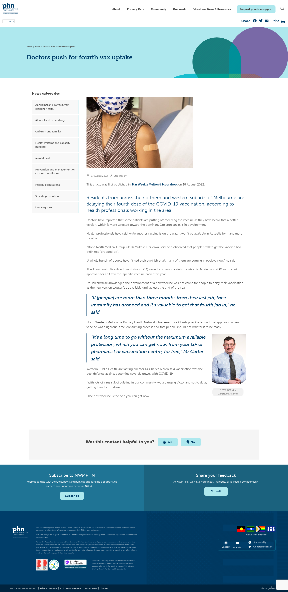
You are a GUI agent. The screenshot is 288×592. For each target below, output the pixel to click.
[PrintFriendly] (283, 21)
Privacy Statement (48, 588)
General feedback (262, 546)
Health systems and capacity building (52, 144)
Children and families (48, 131)
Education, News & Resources (211, 9)
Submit (216, 491)
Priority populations (47, 184)
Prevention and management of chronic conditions (55, 171)
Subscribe (72, 496)
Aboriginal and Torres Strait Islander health (52, 106)
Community (158, 9)
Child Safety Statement (70, 588)
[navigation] (192, 8)
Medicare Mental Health (102, 563)
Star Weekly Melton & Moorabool (155, 184)
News (37, 47)
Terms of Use (91, 588)
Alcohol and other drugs (50, 120)
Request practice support (256, 9)
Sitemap (104, 588)
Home (29, 47)
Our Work (179, 9)
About (116, 9)
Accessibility (259, 542)
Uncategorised (44, 207)
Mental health (43, 158)
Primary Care (135, 9)
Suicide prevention (47, 196)
